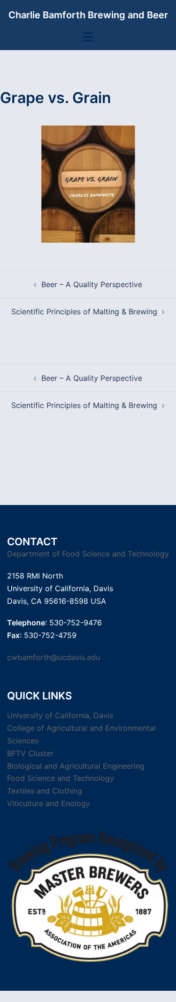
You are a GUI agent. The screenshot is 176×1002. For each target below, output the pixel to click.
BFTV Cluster (30, 753)
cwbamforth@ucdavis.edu (53, 657)
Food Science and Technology (60, 778)
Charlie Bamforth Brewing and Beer (88, 15)
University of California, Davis (60, 715)
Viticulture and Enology (48, 803)
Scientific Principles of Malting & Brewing (84, 311)
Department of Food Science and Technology (88, 553)
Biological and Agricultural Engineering (76, 766)
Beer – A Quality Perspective (91, 284)
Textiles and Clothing (44, 790)
